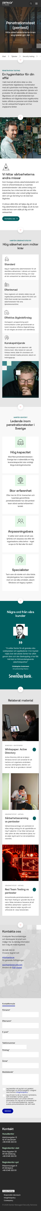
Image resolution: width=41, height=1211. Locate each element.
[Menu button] (36, 3)
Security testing (28, 56)
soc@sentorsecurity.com (12, 965)
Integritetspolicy (9, 1198)
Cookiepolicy (8, 1200)
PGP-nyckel (17, 967)
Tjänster (14, 56)
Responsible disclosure (12, 1195)
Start (4, 56)
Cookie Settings (8, 1191)
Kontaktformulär (8, 1004)
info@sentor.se (8, 957)
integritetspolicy (22, 1092)
